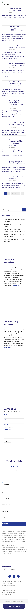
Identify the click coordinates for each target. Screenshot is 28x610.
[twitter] (14, 576)
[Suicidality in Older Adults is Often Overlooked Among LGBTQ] (5, 102)
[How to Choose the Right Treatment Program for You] (5, 8)
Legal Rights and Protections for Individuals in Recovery (17, 28)
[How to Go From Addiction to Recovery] (5, 47)
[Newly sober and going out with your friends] (5, 65)
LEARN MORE (15, 285)
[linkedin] (18, 576)
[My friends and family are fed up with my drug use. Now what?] (5, 124)
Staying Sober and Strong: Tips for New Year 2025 (14, 235)
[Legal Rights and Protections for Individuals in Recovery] (5, 28)
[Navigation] (25, 3)
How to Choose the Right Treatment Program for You (16, 8)
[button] (24, 209)
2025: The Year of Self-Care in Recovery (12, 225)
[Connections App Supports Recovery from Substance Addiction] (5, 141)
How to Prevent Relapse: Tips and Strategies (14, 240)
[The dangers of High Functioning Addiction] (5, 163)
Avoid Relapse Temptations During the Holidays (14, 220)
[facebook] (9, 576)
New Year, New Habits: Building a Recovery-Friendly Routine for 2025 (14, 230)
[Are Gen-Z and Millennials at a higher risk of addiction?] (5, 83)
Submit (7, 441)
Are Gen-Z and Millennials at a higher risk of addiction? (16, 83)
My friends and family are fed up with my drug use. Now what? (16, 124)
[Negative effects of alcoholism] (5, 178)
